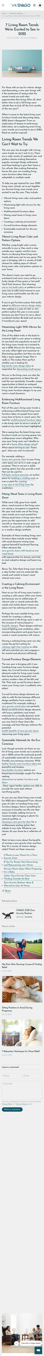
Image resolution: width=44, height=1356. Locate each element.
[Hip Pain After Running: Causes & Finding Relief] (22, 946)
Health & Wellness (16, 13)
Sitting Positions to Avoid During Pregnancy (17, 1009)
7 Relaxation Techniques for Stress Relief (21, 1051)
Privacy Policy (7, 1104)
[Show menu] (3, 5)
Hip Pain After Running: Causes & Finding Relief (22, 966)
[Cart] (40, 5)
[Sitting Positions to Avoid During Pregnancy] (22, 989)
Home (4, 13)
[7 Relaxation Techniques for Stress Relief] (22, 1032)
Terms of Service (22, 1104)
